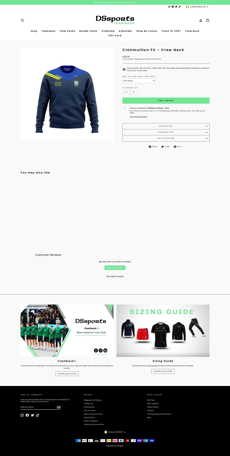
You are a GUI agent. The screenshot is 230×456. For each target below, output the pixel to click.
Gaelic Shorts (152, 407)
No (134, 92)
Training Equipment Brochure (159, 414)
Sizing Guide (89, 407)
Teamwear (48, 31)
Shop (34, 31)
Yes (126, 92)
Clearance (192, 31)
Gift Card (115, 35)
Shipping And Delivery (93, 400)
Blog (149, 417)
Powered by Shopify (115, 446)
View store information (138, 117)
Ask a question (166, 138)
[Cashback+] (67, 331)
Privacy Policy (89, 417)
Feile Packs (67, 31)
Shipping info (166, 132)
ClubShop (108, 31)
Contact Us (88, 403)
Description (166, 126)
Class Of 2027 (171, 31)
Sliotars (150, 410)
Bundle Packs (88, 31)
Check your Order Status (94, 424)
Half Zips (151, 400)
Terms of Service (91, 421)
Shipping (137, 59)
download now (162, 371)
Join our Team (89, 410)
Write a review (115, 267)
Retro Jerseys (152, 403)
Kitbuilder (125, 31)
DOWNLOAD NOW (67, 374)
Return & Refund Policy (93, 414)
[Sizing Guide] (163, 331)
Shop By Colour (147, 31)
